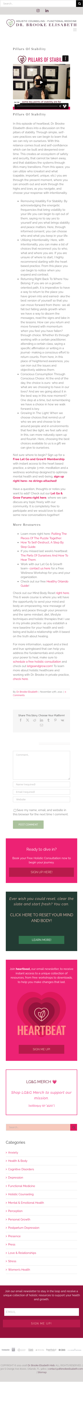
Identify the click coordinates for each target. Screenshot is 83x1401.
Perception (15, 1211)
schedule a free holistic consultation (37, 661)
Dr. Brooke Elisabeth (27, 692)
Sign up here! (42, 872)
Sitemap (42, 1372)
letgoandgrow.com (39, 666)
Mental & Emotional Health (26, 1202)
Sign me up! (41, 1049)
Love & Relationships (22, 1253)
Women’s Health (19, 1269)
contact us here (40, 568)
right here (62, 593)
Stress (12, 1261)
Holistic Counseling (21, 1194)
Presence (14, 1236)
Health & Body (17, 1161)
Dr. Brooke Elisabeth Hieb (41, 1365)
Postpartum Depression (23, 1227)
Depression (15, 1177)
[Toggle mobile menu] (75, 30)
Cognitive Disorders (21, 1169)
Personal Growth (19, 1219)
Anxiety (13, 1152)
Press (11, 1244)
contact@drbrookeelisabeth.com (65, 1369)
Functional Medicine (21, 1186)
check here (20, 679)
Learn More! (41, 940)
